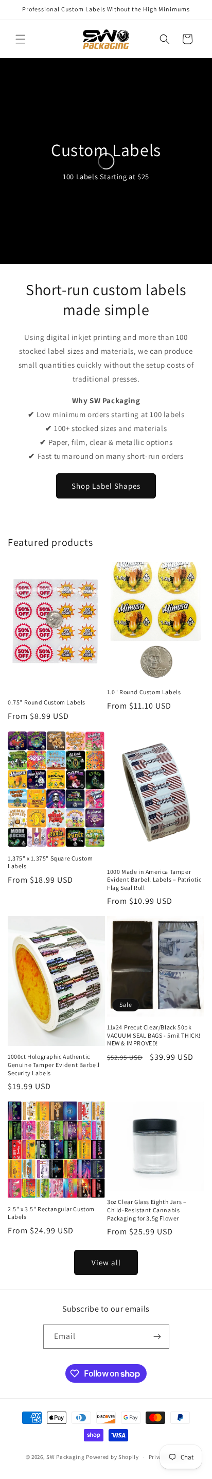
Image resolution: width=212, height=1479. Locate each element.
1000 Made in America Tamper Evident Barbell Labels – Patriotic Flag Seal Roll (154, 879)
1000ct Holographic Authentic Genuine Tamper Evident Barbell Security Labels (54, 1064)
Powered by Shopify (112, 1456)
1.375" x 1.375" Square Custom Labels (50, 862)
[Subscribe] (157, 1337)
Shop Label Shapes (106, 486)
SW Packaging (65, 1456)
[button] (20, 39)
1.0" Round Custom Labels (144, 692)
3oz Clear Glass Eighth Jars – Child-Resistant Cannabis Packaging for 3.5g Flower (146, 1210)
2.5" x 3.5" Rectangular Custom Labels (51, 1213)
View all (106, 1262)
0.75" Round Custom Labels (46, 702)
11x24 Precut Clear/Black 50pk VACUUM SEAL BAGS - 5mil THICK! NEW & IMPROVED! (154, 1035)
